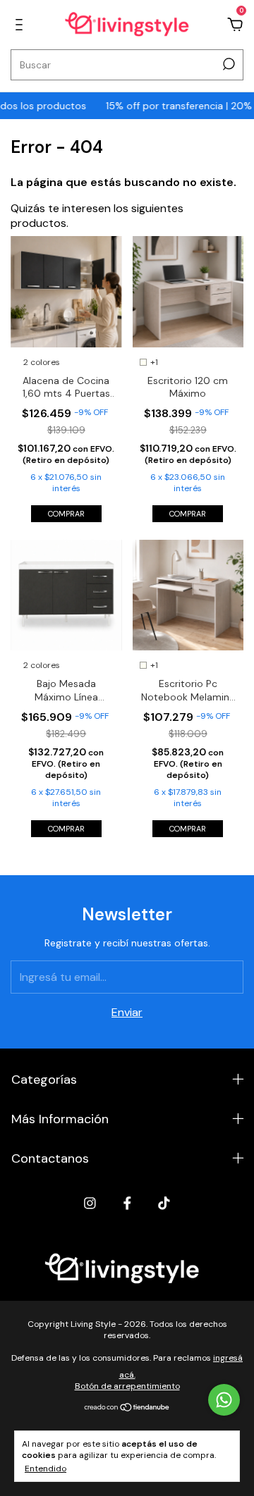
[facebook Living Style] (127, 1203)
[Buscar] (227, 64)
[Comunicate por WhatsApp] (224, 1400)
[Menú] (21, 25)
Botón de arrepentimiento (127, 1386)
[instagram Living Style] (90, 1203)
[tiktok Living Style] (164, 1203)
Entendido (45, 1468)
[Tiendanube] (127, 1408)
